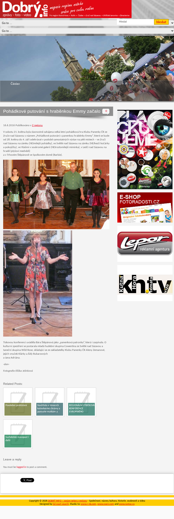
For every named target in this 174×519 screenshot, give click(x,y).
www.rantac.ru (127, 504)
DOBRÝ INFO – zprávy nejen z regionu (67, 501)
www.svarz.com (105, 504)
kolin (14, 83)
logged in (21, 467)
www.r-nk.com (88, 504)
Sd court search (61, 504)
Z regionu (37, 125)
